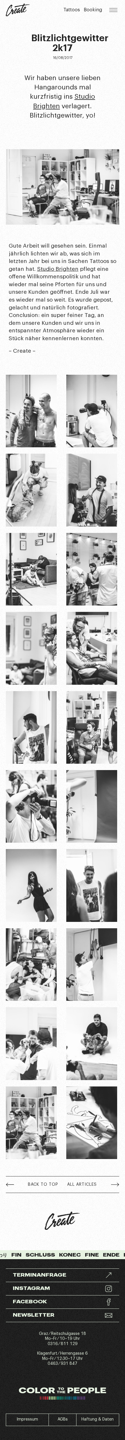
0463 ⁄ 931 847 (62, 1364)
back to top (43, 1185)
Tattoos (71, 10)
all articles (82, 1185)
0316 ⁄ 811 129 (63, 1344)
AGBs (63, 1419)
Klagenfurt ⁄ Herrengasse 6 (62, 1353)
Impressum (27, 1419)
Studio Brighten (57, 269)
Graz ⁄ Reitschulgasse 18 (62, 1334)
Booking (93, 10)
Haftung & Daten (97, 1419)
